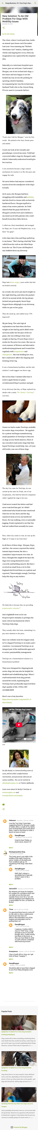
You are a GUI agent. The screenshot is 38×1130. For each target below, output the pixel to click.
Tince (11, 909)
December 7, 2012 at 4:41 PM (24, 837)
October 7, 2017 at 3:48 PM (17, 965)
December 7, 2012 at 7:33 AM (25, 820)
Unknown (12, 820)
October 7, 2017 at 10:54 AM (27, 951)
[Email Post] (3, 805)
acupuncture (19, 351)
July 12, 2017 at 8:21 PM (22, 926)
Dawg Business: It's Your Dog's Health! (19, 3)
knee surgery (15, 282)
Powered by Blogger (20, 1127)
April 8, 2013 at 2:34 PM (22, 870)
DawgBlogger (20, 835)
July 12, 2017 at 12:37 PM (21, 909)
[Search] (35, 3)
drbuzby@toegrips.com (10, 783)
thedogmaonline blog (17, 852)
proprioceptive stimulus (10, 608)
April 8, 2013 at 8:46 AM (16, 853)
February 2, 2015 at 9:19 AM (25, 888)
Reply (11, 848)
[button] (3, 28)
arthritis (30, 197)
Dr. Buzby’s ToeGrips (25, 392)
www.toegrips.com (9, 792)
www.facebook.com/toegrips (12, 796)
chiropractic (7, 355)
